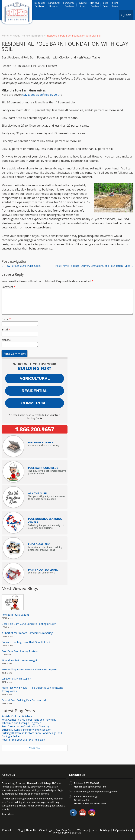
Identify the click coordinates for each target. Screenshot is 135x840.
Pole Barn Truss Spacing (15, 614)
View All (34, 747)
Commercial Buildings (69, 4)
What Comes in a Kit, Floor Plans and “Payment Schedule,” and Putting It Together (29, 721)
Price (40, 442)
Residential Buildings (39, 4)
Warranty (82, 830)
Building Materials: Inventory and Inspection (26, 729)
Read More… (8, 814)
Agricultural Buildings (54, 4)
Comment (8, 286)
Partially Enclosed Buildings (17, 716)
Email (6, 329)
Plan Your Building (94, 4)
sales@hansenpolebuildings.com (99, 791)
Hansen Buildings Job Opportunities (111, 830)
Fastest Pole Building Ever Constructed (24, 700)
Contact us (8, 830)
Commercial (34, 403)
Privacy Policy (61, 832)
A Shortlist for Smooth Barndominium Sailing (27, 633)
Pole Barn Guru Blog (43, 468)
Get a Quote (106, 4)
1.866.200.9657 (34, 429)
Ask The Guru (37, 493)
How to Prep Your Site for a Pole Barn (23, 739)
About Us (31, 830)
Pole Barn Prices (65, 830)
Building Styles (82, 4)
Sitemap (76, 832)
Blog (20, 830)
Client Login (115, 4)
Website (6, 340)
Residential (34, 391)
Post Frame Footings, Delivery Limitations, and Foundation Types (94, 265)
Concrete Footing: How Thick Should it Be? (26, 642)
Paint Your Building (43, 569)
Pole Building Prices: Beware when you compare (29, 669)
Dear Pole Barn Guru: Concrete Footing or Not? (29, 623)
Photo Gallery (39, 544)
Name (6, 319)
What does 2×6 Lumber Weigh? (19, 660)
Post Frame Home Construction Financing (25, 726)
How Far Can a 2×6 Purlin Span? (21, 265)
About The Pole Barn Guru (28, 35)
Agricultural (35, 378)
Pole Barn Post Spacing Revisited (20, 651)
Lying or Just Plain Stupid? (16, 678)
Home (5, 35)
